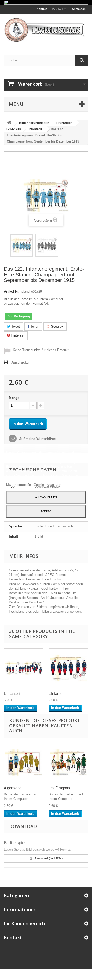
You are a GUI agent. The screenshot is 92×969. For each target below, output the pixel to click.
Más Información (19, 484)
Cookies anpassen (47, 484)
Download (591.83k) (47, 858)
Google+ (56, 326)
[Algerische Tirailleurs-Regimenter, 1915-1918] (23, 762)
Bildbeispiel (15, 842)
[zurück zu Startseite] (9, 123)
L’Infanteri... (13, 693)
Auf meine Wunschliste (37, 439)
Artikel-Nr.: (12, 291)
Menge (14, 398)
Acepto (46, 511)
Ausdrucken (21, 362)
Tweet (15, 326)
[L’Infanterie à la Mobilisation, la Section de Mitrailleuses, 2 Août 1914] (23, 668)
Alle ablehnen (46, 497)
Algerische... (14, 788)
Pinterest (17, 335)
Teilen (34, 326)
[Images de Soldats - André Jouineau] (46, 30)
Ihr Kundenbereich (24, 923)
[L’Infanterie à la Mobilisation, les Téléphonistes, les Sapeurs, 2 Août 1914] (68, 668)
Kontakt (42, 8)
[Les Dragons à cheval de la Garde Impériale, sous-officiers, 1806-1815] (68, 762)
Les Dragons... (61, 788)
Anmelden (79, 8)
